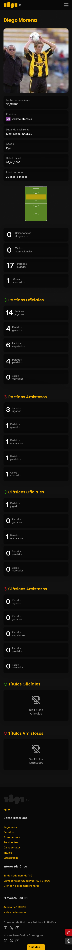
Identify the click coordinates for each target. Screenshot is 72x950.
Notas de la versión (15, 912)
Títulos (7, 852)
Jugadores (10, 827)
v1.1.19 (6, 809)
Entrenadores (11, 837)
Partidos (34, 947)
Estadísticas (10, 857)
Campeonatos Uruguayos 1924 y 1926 (26, 880)
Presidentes (10, 842)
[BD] (10, 5)
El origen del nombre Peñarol (21, 885)
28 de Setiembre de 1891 (18, 875)
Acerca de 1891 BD (14, 907)
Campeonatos (12, 847)
